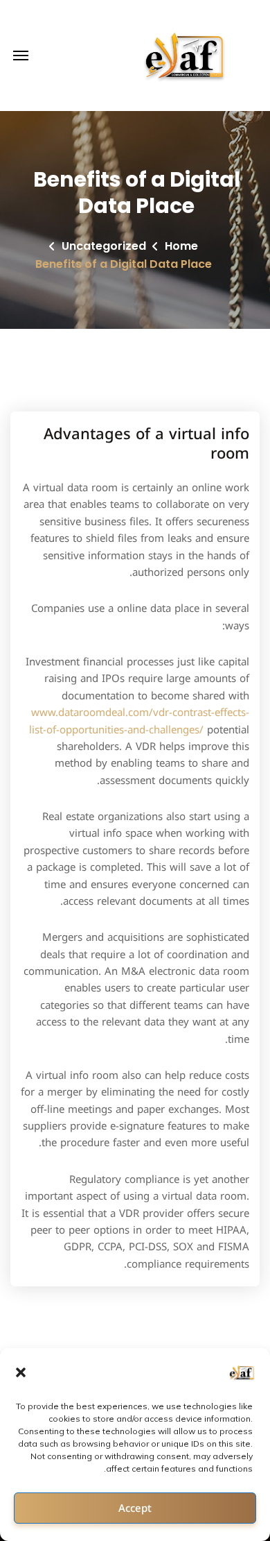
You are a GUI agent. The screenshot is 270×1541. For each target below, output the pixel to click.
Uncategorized (104, 246)
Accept (135, 1508)
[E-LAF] (186, 55)
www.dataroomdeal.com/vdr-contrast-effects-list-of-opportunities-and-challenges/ (139, 721)
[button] (21, 1372)
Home (181, 246)
